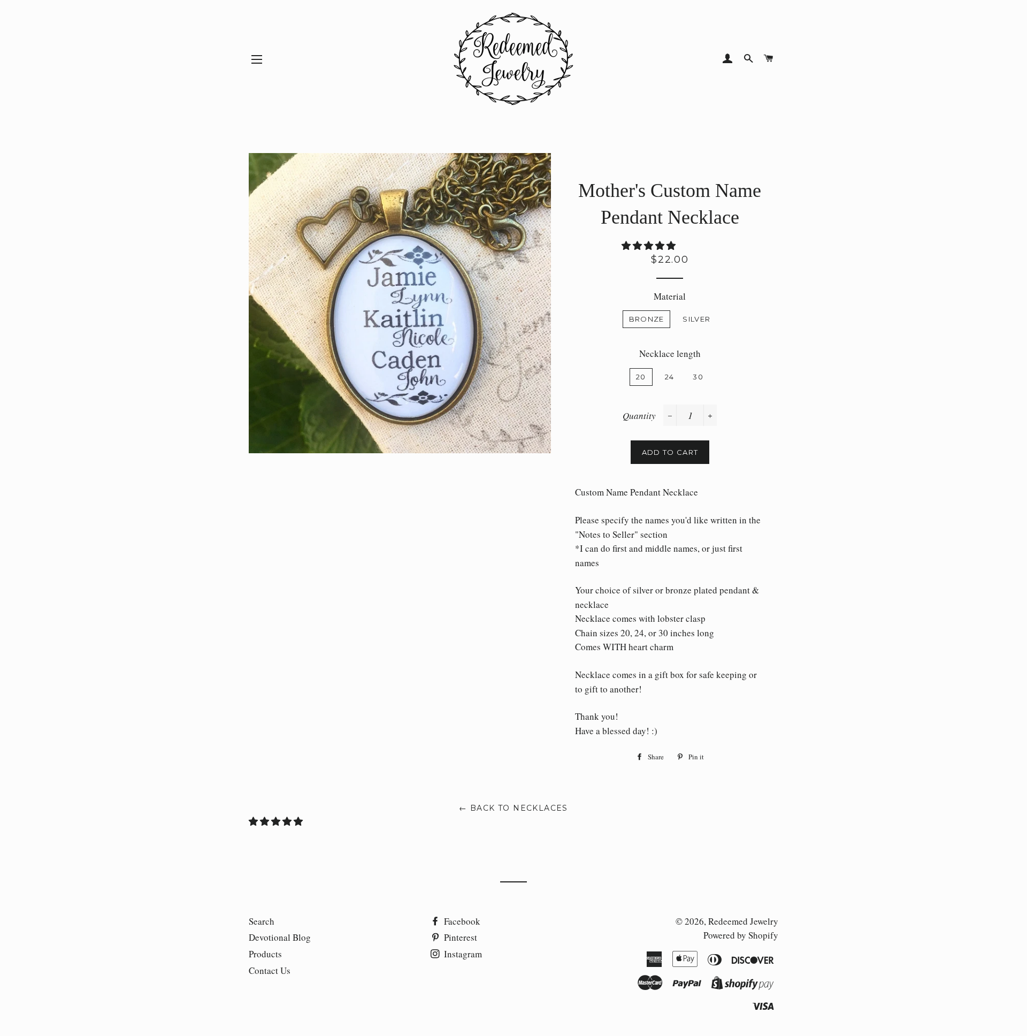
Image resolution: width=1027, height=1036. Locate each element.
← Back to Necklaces (513, 808)
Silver (696, 319)
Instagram (462, 954)
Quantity (639, 415)
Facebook (461, 921)
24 (670, 376)
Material (670, 296)
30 (698, 376)
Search (261, 921)
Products (265, 954)
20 (641, 376)
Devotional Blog (280, 937)
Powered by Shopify (740, 935)
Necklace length (670, 353)
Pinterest (459, 937)
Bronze (646, 319)
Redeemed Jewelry (743, 921)
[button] (650, 245)
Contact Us (269, 970)
